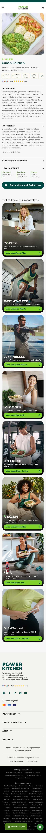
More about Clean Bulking (17, 471)
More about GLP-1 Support (17, 638)
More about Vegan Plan (16, 527)
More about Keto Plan (15, 583)
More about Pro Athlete (16, 309)
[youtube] (25, 693)
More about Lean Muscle (16, 365)
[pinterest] (20, 693)
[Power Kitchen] (23, 666)
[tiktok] (14, 693)
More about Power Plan (16, 253)
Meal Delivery (14, 772)
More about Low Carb (15, 415)
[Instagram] (4, 693)
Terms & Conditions (16, 762)
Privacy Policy (32, 762)
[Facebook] (9, 693)
